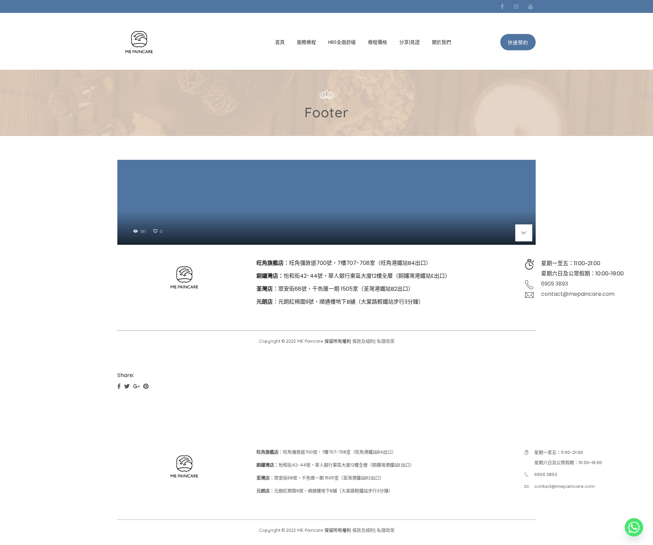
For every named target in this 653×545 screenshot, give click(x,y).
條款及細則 (363, 341)
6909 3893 (554, 284)
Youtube (530, 6)
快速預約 (518, 42)
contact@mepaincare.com (578, 294)
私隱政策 (386, 341)
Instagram (516, 6)
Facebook (502, 6)
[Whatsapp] (634, 527)
